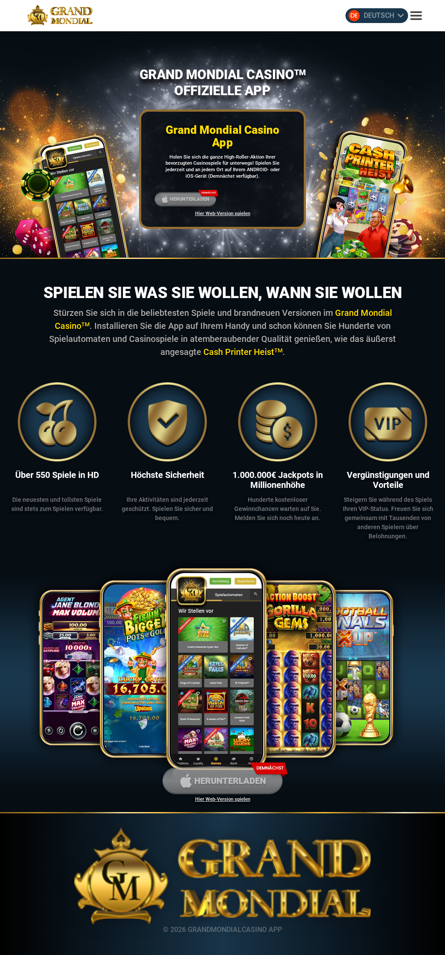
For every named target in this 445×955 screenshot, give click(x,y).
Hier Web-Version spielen (222, 213)
